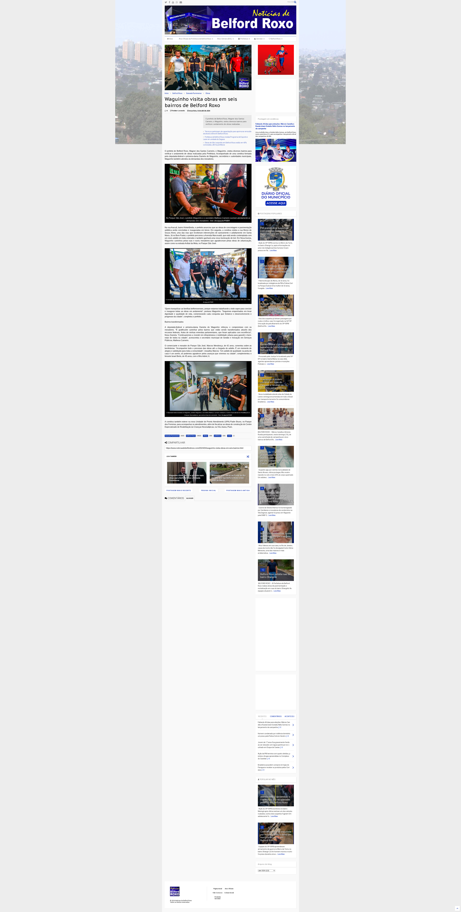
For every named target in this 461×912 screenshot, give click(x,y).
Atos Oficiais (229, 889)
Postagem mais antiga (238, 490)
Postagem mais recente (179, 490)
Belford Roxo (275, 39)
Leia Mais (273, 250)
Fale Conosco (217, 893)
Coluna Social (229, 893)
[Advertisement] (183, 130)
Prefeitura (244, 39)
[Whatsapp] (177, 2)
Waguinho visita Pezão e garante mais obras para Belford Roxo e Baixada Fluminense (186, 478)
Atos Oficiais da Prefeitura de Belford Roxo (195, 39)
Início (171, 39)
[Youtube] (173, 2)
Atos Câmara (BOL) (224, 39)
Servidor (259, 39)
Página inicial (208, 490)
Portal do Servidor (218, 898)
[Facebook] (169, 2)
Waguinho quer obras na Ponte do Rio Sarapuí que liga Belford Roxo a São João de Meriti (229, 478)
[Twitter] (166, 2)
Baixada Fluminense (194, 93)
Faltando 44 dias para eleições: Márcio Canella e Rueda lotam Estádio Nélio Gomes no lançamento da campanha (275, 126)
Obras (208, 93)
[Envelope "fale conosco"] (181, 2)
